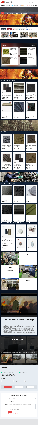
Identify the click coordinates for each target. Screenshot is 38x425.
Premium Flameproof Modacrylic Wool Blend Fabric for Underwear (6, 95)
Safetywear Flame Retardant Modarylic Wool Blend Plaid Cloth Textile (13, 49)
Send (10, 411)
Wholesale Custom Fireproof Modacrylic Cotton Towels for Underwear (30, 95)
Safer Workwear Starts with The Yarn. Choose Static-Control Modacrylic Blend (32, 249)
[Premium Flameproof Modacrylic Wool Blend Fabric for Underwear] (7, 88)
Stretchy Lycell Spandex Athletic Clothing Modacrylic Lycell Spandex (31, 49)
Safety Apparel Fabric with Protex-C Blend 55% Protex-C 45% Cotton (30, 216)
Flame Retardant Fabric (28, 369)
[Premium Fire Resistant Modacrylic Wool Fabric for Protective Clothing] (31, 158)
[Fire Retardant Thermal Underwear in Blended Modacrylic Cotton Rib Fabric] (19, 107)
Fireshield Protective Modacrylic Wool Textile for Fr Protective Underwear (6, 146)
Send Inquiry (28, 5)
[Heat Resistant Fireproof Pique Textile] (7, 191)
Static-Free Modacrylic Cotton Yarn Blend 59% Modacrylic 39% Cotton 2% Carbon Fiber (21, 249)
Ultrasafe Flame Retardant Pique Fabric (18, 198)
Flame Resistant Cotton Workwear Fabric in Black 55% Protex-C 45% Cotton (18, 216)
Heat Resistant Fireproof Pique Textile (6, 198)
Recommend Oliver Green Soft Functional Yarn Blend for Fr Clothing (21, 236)
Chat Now (34, 5)
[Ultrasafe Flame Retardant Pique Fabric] (19, 191)
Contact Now (5, 248)
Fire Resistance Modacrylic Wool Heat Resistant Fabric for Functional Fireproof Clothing (31, 146)
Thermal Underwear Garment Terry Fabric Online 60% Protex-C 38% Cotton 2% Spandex (6, 113)
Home (3, 13)
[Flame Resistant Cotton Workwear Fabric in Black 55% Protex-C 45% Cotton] (19, 209)
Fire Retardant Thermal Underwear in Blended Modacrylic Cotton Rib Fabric (18, 113)
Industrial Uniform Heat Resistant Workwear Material (30, 198)
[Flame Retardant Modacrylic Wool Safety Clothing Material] (7, 158)
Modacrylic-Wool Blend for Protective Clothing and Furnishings (7, 239)
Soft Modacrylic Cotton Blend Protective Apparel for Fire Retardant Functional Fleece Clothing (30, 113)
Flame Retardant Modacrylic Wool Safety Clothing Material (6, 165)
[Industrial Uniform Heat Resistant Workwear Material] (31, 191)
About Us (11, 13)
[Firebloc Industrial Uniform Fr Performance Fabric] (7, 209)
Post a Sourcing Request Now (13, 413)
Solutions (16, 13)
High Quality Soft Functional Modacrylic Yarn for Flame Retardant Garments (32, 236)
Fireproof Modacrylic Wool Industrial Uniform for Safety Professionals (18, 146)
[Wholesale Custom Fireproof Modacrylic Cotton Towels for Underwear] (31, 88)
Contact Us (25, 13)
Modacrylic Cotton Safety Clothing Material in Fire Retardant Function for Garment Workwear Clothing (18, 95)
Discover (20, 13)
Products (7, 13)
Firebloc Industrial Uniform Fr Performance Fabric (6, 216)
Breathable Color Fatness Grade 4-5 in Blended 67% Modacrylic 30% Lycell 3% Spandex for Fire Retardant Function (31, 58)
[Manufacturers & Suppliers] (7, 2)
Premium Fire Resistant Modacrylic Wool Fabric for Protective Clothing (14, 58)
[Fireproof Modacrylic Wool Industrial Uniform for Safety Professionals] (19, 139)
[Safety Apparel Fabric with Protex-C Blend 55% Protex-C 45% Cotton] (31, 209)
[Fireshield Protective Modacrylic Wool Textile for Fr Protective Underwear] (7, 139)
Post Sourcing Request (32, 2)
